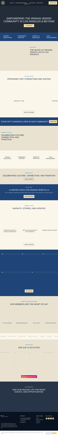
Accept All (54, 433)
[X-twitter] (51, 418)
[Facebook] (46, 418)
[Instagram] (49, 418)
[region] (29, 433)
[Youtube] (53, 418)
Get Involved (29, 25)
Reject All (48, 433)
